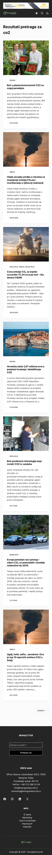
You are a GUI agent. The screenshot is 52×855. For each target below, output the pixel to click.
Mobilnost (14, 555)
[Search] (42, 13)
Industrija (30, 267)
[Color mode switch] (36, 13)
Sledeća (40, 711)
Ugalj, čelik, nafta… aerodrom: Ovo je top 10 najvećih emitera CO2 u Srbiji (25, 657)
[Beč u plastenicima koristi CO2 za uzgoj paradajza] (26, 57)
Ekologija (14, 267)
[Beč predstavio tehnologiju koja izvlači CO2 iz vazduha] (26, 433)
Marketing (27, 817)
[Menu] (47, 13)
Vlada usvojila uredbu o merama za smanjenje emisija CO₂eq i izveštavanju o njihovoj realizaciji (26, 180)
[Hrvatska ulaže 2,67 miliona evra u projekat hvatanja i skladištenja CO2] (26, 339)
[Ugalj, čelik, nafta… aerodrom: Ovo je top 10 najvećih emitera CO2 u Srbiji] (26, 627)
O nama (27, 814)
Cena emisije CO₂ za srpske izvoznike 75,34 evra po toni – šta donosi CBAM (25, 274)
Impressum (27, 823)
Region (12, 80)
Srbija (12, 172)
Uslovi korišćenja (27, 820)
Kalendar (27, 826)
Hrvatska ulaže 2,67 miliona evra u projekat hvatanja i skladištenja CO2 (25, 369)
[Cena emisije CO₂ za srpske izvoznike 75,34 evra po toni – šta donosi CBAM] (26, 244)
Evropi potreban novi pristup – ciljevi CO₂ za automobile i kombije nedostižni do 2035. (26, 562)
